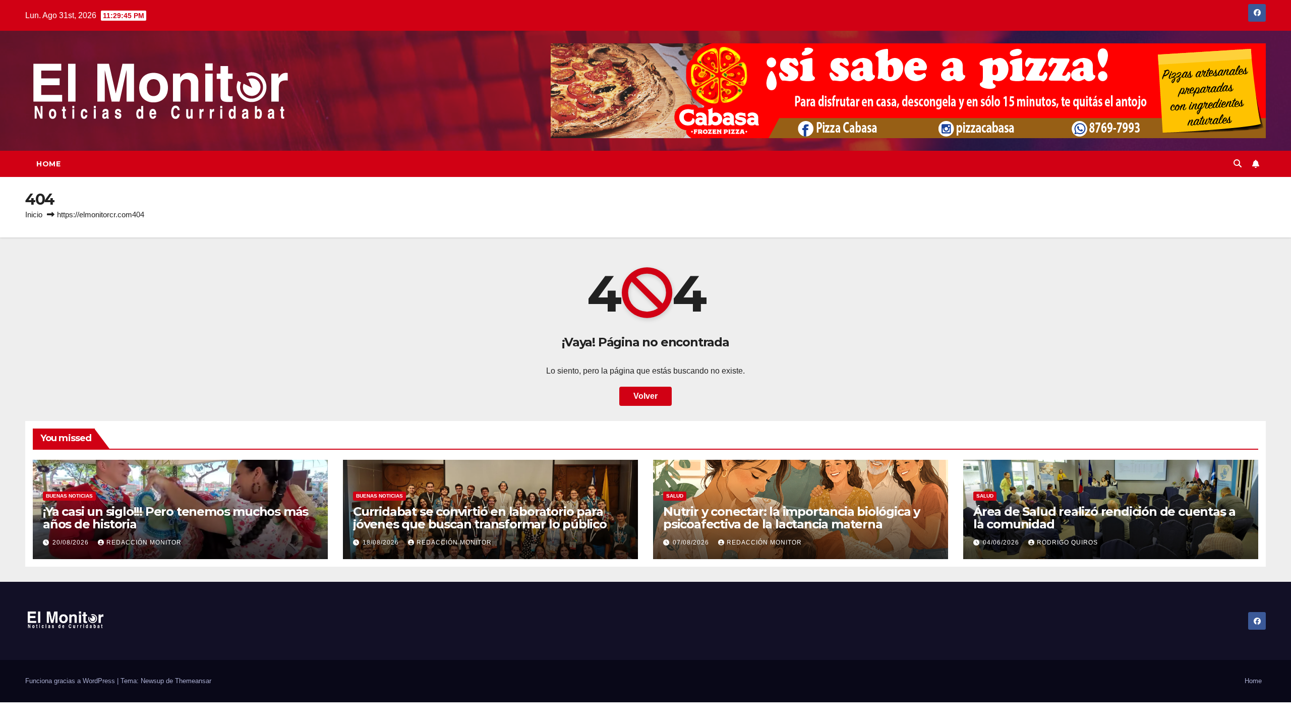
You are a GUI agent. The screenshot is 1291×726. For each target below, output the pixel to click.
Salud (674, 496)
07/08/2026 (692, 542)
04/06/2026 (1002, 542)
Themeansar (193, 681)
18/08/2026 (382, 542)
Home (48, 163)
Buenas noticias (69, 496)
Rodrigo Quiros (1067, 542)
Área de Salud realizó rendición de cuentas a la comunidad (1104, 517)
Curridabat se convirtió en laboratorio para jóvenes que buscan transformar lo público (480, 517)
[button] (1238, 163)
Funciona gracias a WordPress (71, 681)
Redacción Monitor (144, 542)
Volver (645, 396)
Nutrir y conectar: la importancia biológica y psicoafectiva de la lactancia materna (791, 517)
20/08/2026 (71, 542)
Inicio (33, 214)
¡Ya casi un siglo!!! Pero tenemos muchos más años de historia (175, 517)
